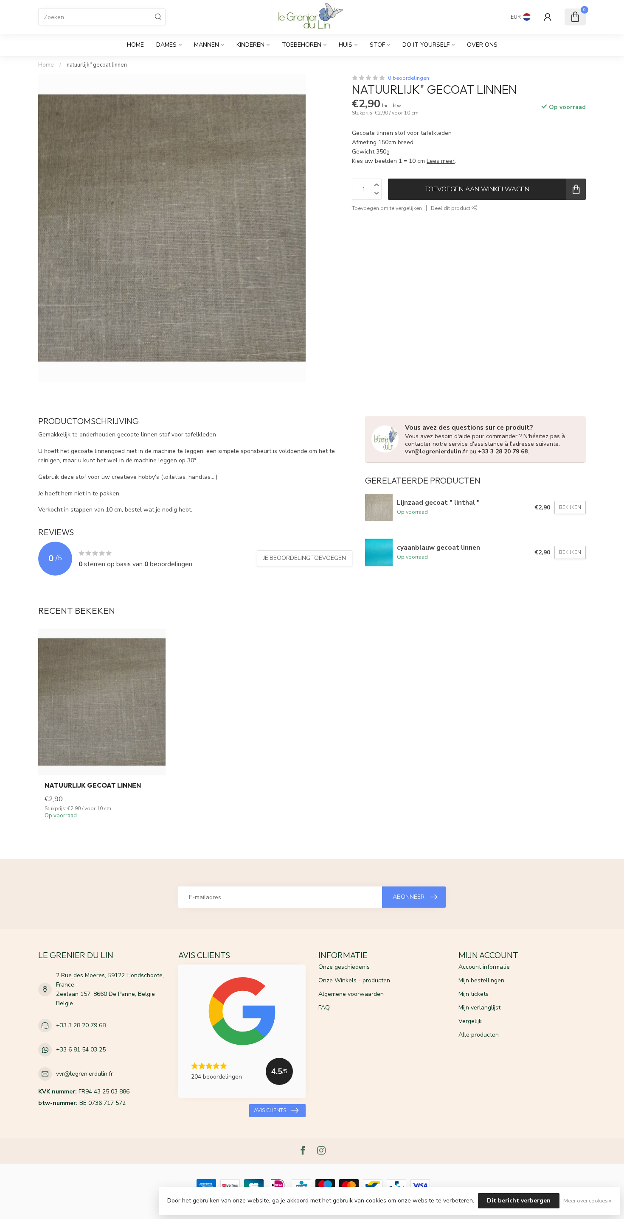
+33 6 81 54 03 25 (81, 1050)
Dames (166, 45)
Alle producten (478, 1035)
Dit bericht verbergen (519, 1201)
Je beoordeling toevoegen (304, 558)
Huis (345, 45)
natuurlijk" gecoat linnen (97, 65)
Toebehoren (301, 45)
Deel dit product (451, 208)
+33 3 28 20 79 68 (503, 451)
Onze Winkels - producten (354, 980)
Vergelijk (470, 1021)
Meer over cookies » (587, 1200)
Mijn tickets (473, 994)
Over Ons (482, 45)
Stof (377, 45)
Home (135, 45)
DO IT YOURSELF (426, 45)
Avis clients (270, 1110)
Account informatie (484, 967)
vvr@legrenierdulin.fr (436, 451)
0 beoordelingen (408, 77)
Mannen (206, 45)
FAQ (324, 1008)
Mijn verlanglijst (479, 1008)
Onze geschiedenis (344, 967)
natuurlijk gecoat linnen (93, 785)
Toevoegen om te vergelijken (387, 208)
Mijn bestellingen (481, 980)
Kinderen (250, 45)
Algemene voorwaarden (351, 994)
